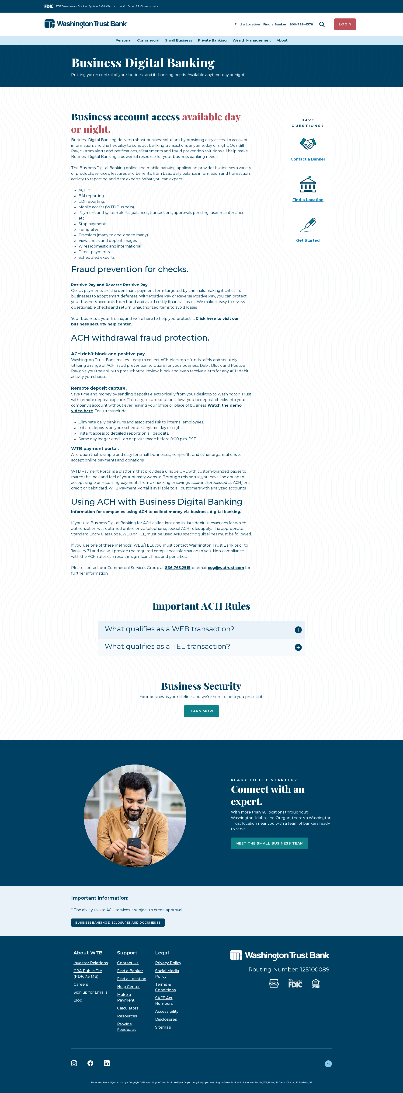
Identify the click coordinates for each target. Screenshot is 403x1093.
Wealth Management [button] (252, 40)
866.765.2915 (177, 568)
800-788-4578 (301, 24)
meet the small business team (270, 843)
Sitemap (163, 1027)
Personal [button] (123, 40)
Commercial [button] (148, 40)
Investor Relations (90, 963)
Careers (80, 984)
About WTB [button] (87, 953)
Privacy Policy (168, 963)
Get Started (308, 240)
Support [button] (127, 953)
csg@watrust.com (226, 568)
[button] (201, 630)
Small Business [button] (178, 40)
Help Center (128, 987)
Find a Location (247, 24)
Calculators (128, 1008)
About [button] (282, 40)
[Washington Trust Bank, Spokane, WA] (86, 24)
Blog (77, 1000)
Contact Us (128, 963)
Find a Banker (274, 24)
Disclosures (166, 1019)
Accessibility (166, 1011)
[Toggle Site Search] (322, 24)
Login (345, 24)
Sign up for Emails (90, 992)
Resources (127, 1016)
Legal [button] (162, 953)
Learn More (201, 711)
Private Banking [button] (212, 40)
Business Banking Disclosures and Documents (118, 922)
